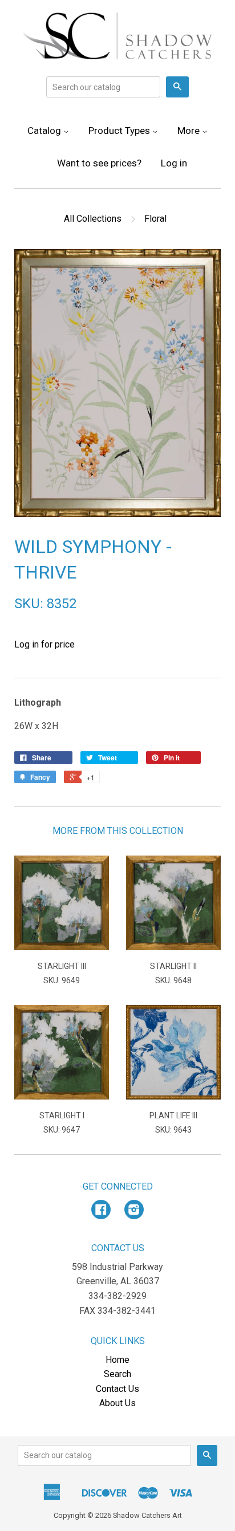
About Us (117, 1403)
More (189, 130)
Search (117, 1374)
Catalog (45, 130)
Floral (155, 218)
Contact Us (117, 1388)
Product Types (120, 130)
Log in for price (44, 644)
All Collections (92, 218)
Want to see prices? (99, 163)
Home (117, 1359)
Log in (174, 163)
